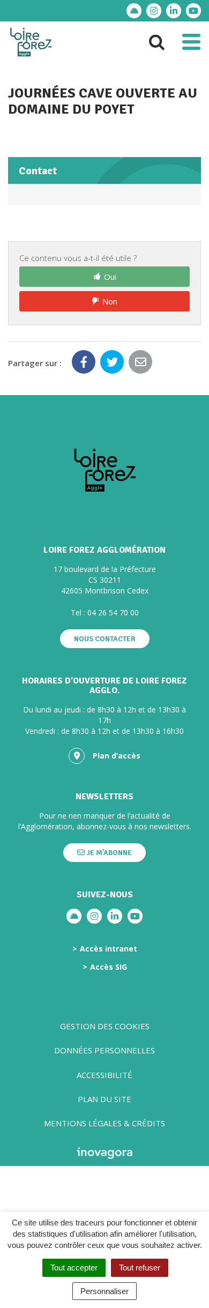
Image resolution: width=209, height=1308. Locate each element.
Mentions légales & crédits (104, 1123)
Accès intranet (108, 949)
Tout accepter (74, 1267)
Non (109, 301)
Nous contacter (105, 638)
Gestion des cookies (105, 1026)
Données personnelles (104, 1050)
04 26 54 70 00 (113, 612)
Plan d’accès (116, 755)
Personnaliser (104, 1291)
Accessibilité (104, 1074)
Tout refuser (139, 1267)
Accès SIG (108, 967)
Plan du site (104, 1099)
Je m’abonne (108, 852)
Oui (110, 276)
